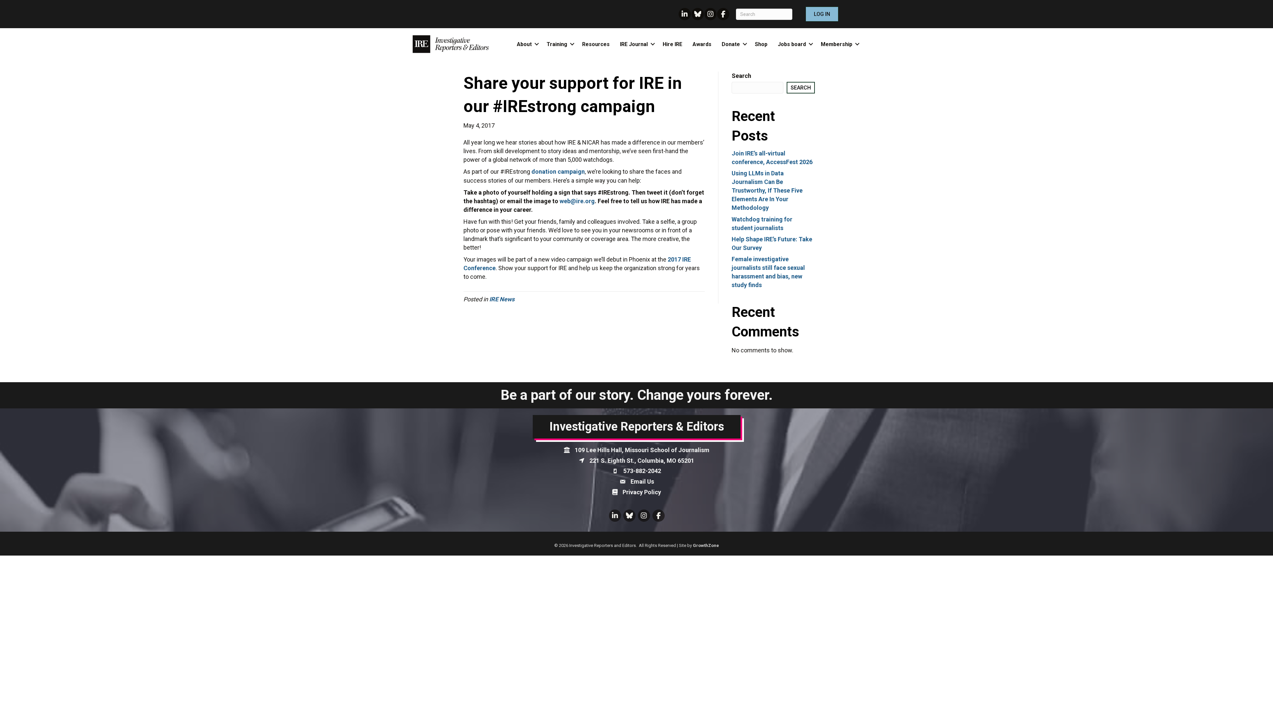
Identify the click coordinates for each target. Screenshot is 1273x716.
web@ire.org (577, 201)
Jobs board (792, 44)
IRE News (502, 299)
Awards (702, 44)
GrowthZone (706, 545)
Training (557, 44)
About (524, 44)
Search (741, 75)
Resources (596, 44)
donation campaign (558, 171)
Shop (761, 44)
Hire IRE (672, 44)
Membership (836, 44)
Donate (731, 44)
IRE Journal (634, 44)
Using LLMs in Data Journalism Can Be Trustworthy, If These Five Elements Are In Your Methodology (767, 190)
